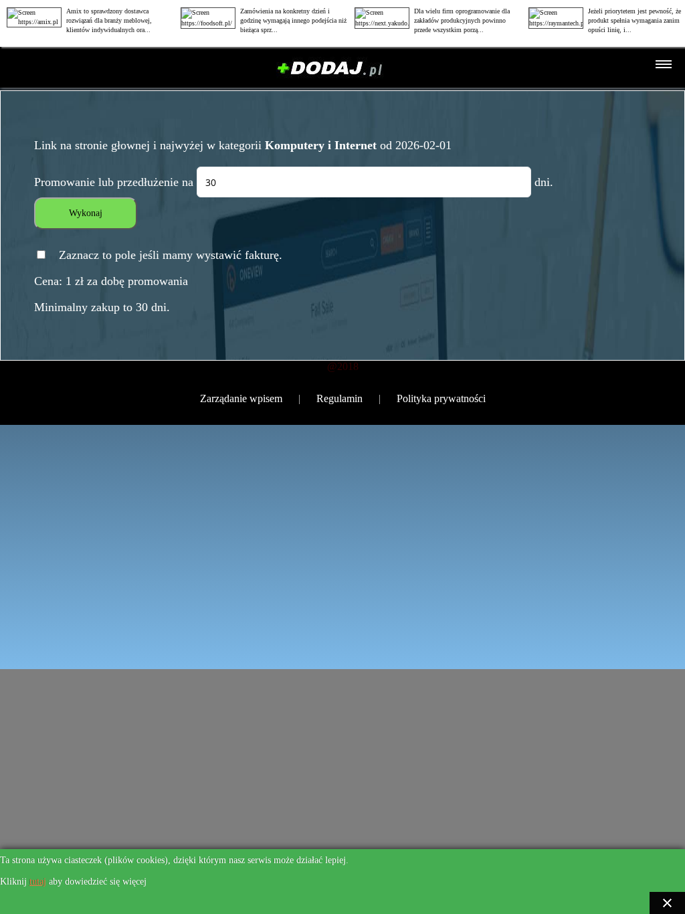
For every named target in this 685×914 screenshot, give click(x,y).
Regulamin (339, 398)
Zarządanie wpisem (241, 398)
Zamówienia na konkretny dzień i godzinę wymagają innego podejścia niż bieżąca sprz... (293, 20)
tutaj (37, 882)
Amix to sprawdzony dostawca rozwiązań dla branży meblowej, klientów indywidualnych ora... (109, 20)
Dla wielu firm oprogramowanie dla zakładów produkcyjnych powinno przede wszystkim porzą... (462, 20)
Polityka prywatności (441, 398)
